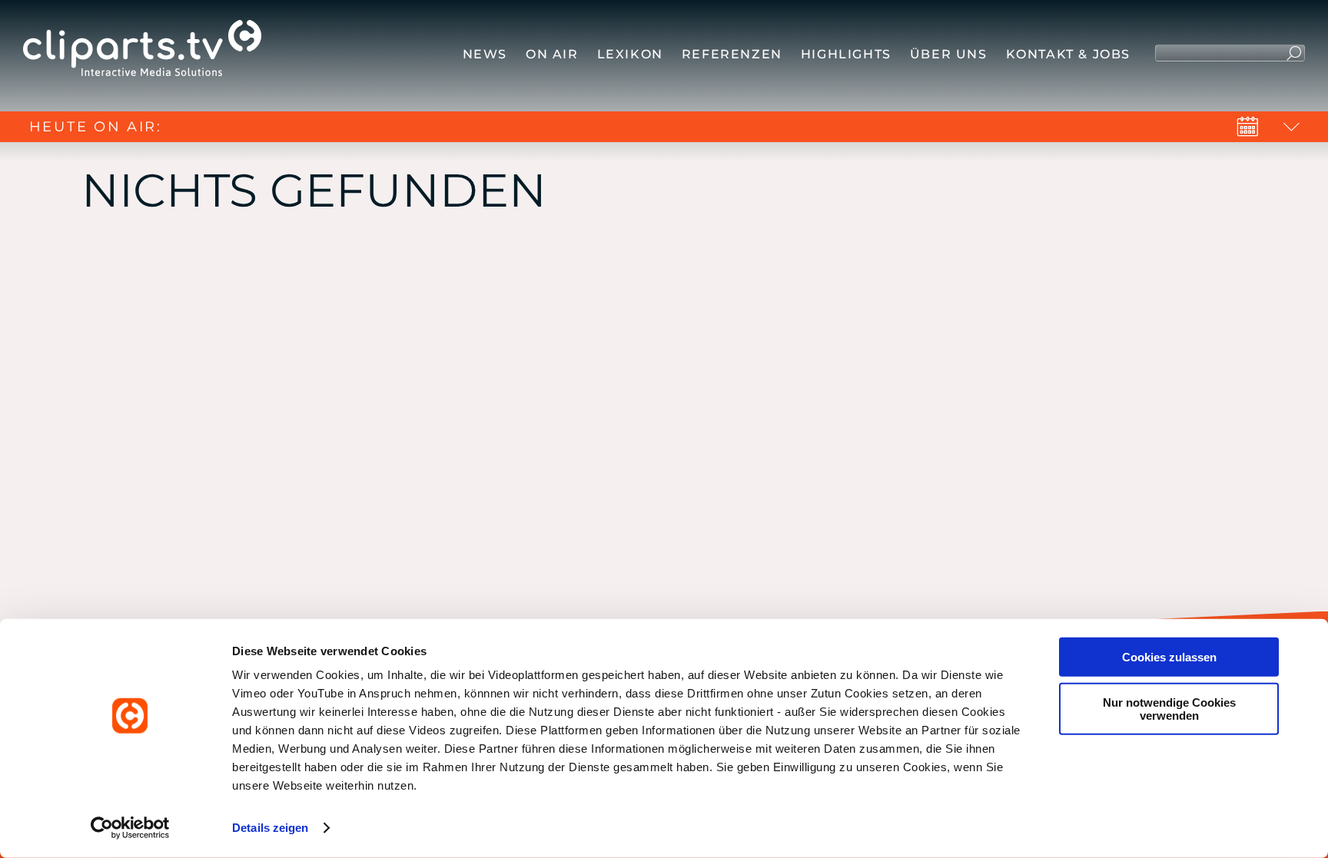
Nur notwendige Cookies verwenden (1169, 708)
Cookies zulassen (1169, 657)
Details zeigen (270, 827)
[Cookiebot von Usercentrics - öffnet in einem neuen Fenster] (130, 828)
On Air (552, 54)
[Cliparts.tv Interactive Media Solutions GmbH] (142, 52)
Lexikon (630, 54)
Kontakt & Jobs (1068, 54)
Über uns (949, 54)
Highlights (846, 54)
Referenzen (732, 54)
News (485, 54)
